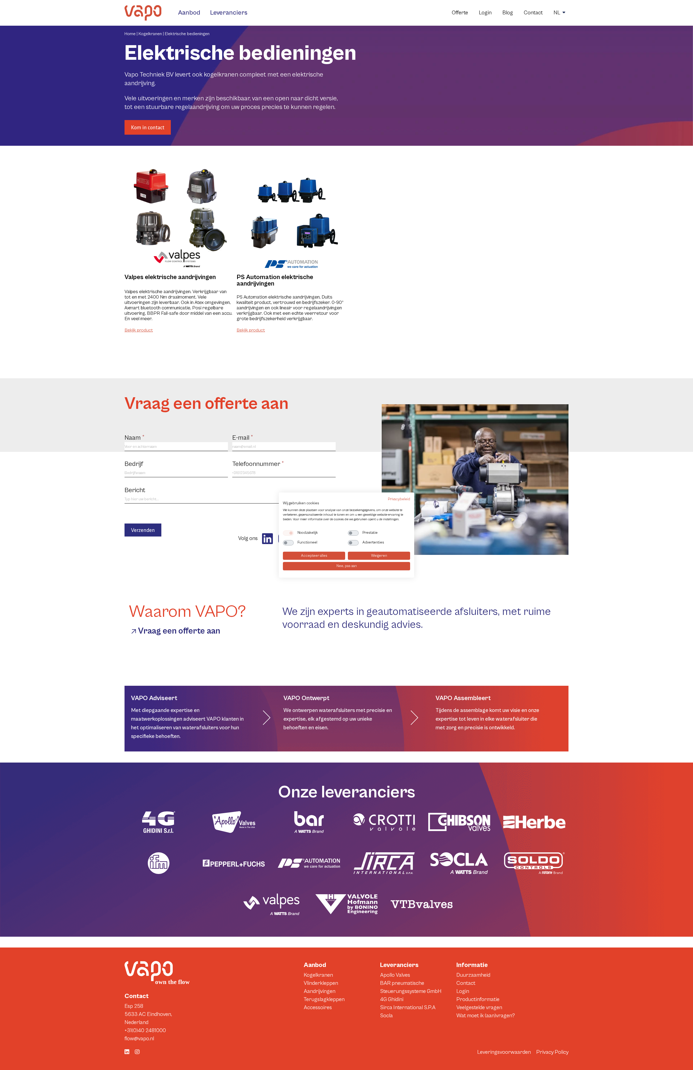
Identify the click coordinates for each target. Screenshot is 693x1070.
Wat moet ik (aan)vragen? (485, 1016)
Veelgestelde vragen (479, 1008)
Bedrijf (134, 464)
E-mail (242, 438)
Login (485, 13)
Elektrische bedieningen (187, 33)
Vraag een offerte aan (179, 631)
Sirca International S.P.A (408, 1008)
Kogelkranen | (152, 33)
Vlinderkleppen (321, 983)
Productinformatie (477, 999)
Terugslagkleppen (324, 999)
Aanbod (189, 12)
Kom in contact (147, 127)
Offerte (460, 13)
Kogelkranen (318, 975)
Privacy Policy (552, 1052)
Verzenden (143, 530)
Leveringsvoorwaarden (504, 1052)
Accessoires (318, 1008)
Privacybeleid (399, 499)
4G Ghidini (391, 999)
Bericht (135, 490)
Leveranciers (228, 12)
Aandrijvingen (319, 991)
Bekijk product (139, 330)
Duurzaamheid (473, 975)
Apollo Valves (395, 975)
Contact (533, 13)
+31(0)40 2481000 (145, 1031)
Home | (132, 33)
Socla (386, 1016)
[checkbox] (288, 533)
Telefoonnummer (258, 464)
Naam (135, 438)
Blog (507, 13)
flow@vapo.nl (139, 1039)
